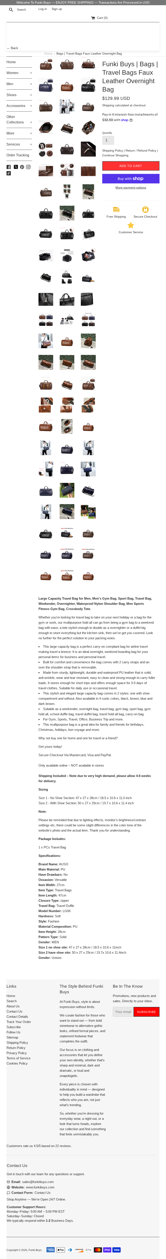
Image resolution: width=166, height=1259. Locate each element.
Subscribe (13, 1027)
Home (48, 53)
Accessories (19, 106)
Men (19, 84)
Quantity (107, 132)
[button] (96, 966)
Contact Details (17, 1016)
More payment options (130, 187)
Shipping (108, 105)
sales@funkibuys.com (38, 1182)
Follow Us (13, 1032)
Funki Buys (35, 1250)
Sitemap (12, 1037)
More (19, 133)
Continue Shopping (115, 155)
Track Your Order (18, 1022)
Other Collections (19, 119)
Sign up (57, 9)
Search (11, 1001)
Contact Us (14, 1011)
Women (19, 73)
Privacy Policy (16, 1053)
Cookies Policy (17, 1063)
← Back (12, 48)
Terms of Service (18, 1058)
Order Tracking (17, 155)
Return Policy (16, 1048)
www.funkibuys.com (40, 1187)
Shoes (19, 95)
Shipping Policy (113, 150)
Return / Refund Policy (141, 150)
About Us (13, 1006)
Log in (42, 9)
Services (19, 144)
